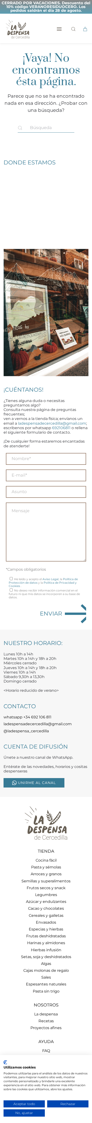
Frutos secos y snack (46, 888)
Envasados (46, 922)
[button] (59, 29)
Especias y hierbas (46, 929)
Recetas (46, 1021)
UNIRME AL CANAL (37, 782)
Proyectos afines (46, 1028)
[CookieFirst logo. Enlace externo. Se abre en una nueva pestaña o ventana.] (5, 1062)
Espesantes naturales (46, 984)
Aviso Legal (50, 579)
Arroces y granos (46, 874)
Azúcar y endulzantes (46, 901)
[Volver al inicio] (18, 29)
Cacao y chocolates (46, 908)
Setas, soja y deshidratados (46, 957)
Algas (46, 963)
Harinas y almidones (46, 943)
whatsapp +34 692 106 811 (27, 717)
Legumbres (46, 895)
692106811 (61, 428)
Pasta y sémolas (46, 867)
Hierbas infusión (46, 950)
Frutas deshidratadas (46, 936)
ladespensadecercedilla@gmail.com (52, 423)
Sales (46, 977)
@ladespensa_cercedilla (26, 731)
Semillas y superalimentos (46, 881)
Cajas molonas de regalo (46, 970)
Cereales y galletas (46, 915)
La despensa (46, 1014)
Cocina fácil (46, 860)
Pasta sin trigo (46, 991)
